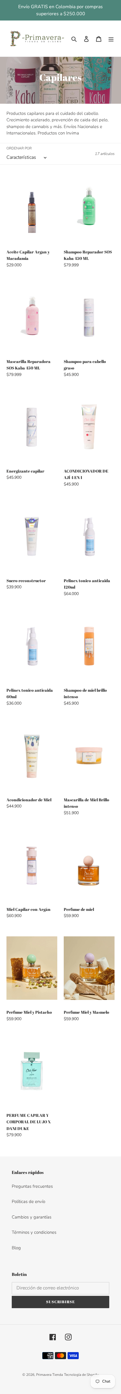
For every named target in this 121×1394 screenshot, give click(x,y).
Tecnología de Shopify (81, 1374)
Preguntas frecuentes (32, 1186)
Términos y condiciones (34, 1232)
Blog (16, 1248)
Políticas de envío (28, 1201)
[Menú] (111, 38)
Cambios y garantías (31, 1217)
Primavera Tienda (49, 1374)
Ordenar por (19, 148)
